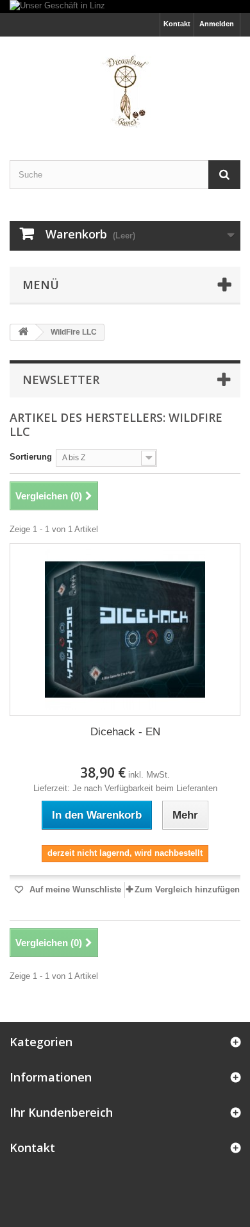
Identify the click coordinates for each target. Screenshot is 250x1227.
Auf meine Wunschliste (74, 889)
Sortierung (31, 457)
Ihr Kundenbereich (61, 1112)
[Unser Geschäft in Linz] (125, 6)
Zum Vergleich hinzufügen (187, 889)
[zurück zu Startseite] (23, 332)
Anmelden (216, 24)
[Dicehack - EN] (125, 629)
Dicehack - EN (125, 732)
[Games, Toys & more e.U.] (125, 87)
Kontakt (176, 24)
